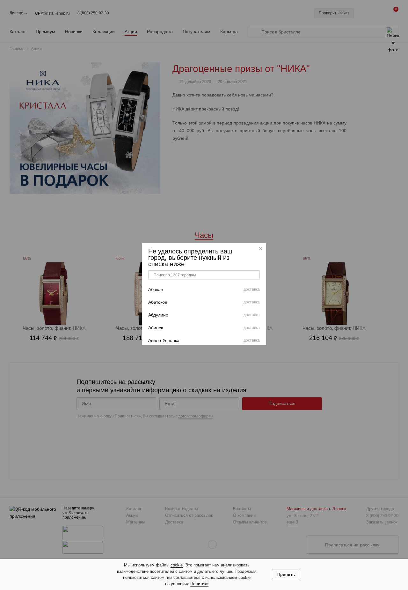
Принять (286, 574)
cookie (177, 565)
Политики (199, 583)
